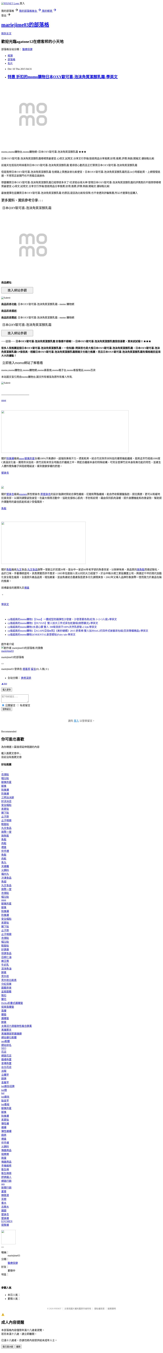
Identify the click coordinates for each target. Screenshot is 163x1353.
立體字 (5, 1074)
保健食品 (6, 953)
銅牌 (3, 1078)
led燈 (4, 1090)
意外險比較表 (9, 980)
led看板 (5, 1104)
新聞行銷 (6, 1187)
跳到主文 (6, 33)
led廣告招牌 (7, 1086)
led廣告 (5, 1096)
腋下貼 (5, 812)
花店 (3, 1051)
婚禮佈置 (6, 1059)
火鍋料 (5, 870)
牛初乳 (5, 964)
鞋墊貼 (5, 824)
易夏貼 (5, 809)
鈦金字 (5, 1100)
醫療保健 (27, 49)
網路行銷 (6, 1181)
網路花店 (6, 1055)
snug (3, 400)
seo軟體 (5, 1041)
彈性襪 (5, 1123)
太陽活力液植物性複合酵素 (16, 1026)
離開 (18, 1347)
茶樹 (3, 1199)
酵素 (3, 972)
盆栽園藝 (6, 991)
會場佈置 (6, 1063)
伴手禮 (5, 851)
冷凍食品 (6, 877)
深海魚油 (6, 968)
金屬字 (5, 1082)
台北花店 (6, 1067)
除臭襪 (10, 458)
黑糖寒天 (6, 1029)
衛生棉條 (6, 1173)
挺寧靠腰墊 (7, 1007)
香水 (3, 1203)
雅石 (3, 995)
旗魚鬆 (141, 569)
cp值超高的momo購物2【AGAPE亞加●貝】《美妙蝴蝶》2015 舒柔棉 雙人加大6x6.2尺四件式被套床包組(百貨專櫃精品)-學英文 (78, 630)
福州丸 (5, 874)
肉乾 (3, 858)
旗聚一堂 (6, 832)
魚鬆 (3, 508)
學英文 (5, 604)
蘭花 (3, 999)
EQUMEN (6, 1221)
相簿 (10, 55)
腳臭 (3, 786)
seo (3, 1184)
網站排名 (6, 1045)
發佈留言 (7, 709)
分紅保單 (6, 984)
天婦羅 (5, 866)
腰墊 (3, 1014)
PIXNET (57, 1308)
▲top (4, 683)
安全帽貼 (6, 805)
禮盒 (26, 587)
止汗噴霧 (6, 820)
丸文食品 (32, 569)
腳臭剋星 (30, 458)
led (2, 1093)
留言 (33, 669)
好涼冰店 (6, 801)
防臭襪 (5, 793)
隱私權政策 (99, 1308)
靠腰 (3, 1010)
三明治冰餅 (7, 797)
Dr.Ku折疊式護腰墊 (12, 1003)
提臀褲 (5, 1225)
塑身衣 (5, 472)
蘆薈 (3, 1191)
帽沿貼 (5, 778)
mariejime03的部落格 (25, 25)
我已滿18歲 (8, 1347)
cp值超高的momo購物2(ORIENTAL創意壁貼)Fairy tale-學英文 (41, 634)
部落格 (11, 59)
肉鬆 (3, 843)
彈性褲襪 (6, 1131)
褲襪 (3, 1127)
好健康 (5, 949)
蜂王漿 (5, 961)
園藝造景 (6, 987)
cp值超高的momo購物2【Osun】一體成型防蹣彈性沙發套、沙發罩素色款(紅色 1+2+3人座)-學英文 (62, 619)
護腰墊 (5, 1018)
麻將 (3, 1135)
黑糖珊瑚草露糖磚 (11, 1033)
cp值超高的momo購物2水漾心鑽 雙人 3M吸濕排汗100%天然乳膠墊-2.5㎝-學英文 (52, 627)
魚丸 (3, 862)
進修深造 (26, 678)
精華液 (5, 1195)
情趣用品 (6, 1150)
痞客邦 (26, 669)
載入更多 (7, 690)
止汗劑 (5, 816)
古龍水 (5, 1206)
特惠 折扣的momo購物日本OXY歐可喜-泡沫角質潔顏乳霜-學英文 (63, 77)
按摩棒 (5, 1154)
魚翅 (3, 881)
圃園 (3, 1210)
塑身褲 (5, 1218)
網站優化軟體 (9, 1037)
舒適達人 (6, 1177)
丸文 (19, 569)
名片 (10, 63)
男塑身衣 (45, 494)
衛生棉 (5, 1169)
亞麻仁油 (6, 957)
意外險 (5, 976)
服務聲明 (112, 1308)
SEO (3, 1048)
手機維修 (6, 1165)
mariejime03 (7, 651)
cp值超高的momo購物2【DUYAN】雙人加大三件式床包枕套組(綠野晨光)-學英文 (53, 623)
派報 (3, 1071)
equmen (23, 494)
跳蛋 (3, 1158)
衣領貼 (5, 774)
